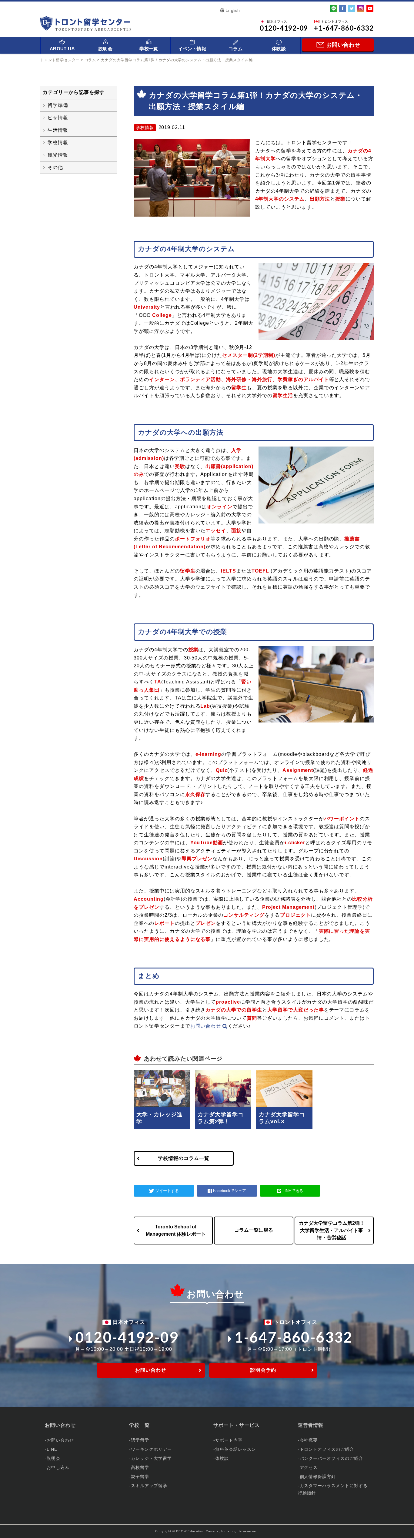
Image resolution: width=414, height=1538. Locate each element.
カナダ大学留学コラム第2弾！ (221, 1117)
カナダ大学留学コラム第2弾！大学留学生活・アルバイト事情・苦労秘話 (332, 1230)
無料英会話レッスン (235, 1449)
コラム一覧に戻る (253, 1230)
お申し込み (58, 1467)
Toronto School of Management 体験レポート (176, 1230)
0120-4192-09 (127, 1337)
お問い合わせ (205, 1025)
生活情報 (58, 130)
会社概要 (309, 1440)
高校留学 (140, 1467)
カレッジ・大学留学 (151, 1458)
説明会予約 (263, 1370)
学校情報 (58, 142)
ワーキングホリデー (151, 1449)
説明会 (105, 48)
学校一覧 (148, 48)
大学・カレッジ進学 (159, 1117)
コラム (235, 48)
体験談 (279, 48)
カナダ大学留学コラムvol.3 (282, 1117)
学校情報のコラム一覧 (183, 1158)
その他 (55, 167)
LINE (52, 1449)
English (232, 10)
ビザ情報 (58, 117)
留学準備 (58, 105)
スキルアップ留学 (149, 1485)
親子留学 (140, 1476)
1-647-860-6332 (294, 1337)
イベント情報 (192, 48)
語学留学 (140, 1440)
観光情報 (58, 155)
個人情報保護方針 (318, 1476)
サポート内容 (228, 1440)
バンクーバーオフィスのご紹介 (331, 1458)
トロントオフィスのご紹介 (327, 1449)
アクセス (309, 1467)
